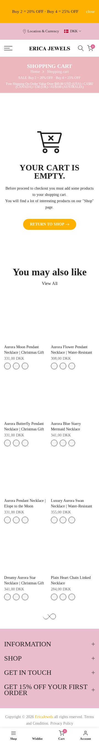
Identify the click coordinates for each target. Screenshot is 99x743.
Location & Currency (43, 31)
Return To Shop (47, 224)
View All (49, 283)
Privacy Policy (61, 723)
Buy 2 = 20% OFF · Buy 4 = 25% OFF (45, 11)
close (90, 12)
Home (35, 72)
